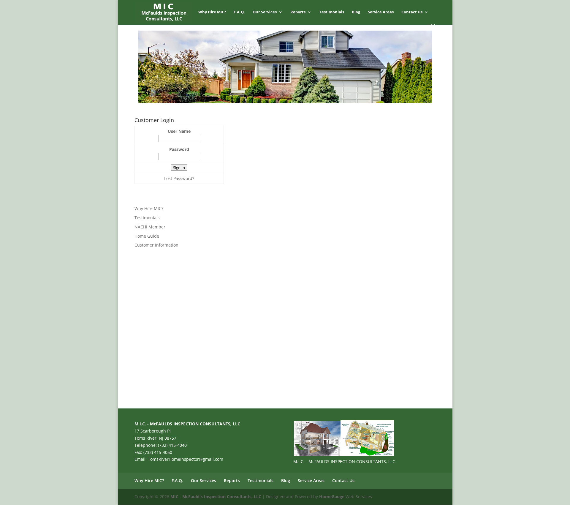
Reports (297, 12)
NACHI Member (149, 227)
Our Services (265, 12)
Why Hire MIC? (212, 12)
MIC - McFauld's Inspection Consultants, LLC (215, 496)
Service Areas (381, 12)
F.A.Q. (239, 12)
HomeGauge (331, 496)
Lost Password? (179, 178)
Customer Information (156, 245)
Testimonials (331, 12)
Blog (356, 12)
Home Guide (146, 236)
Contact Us (411, 12)
